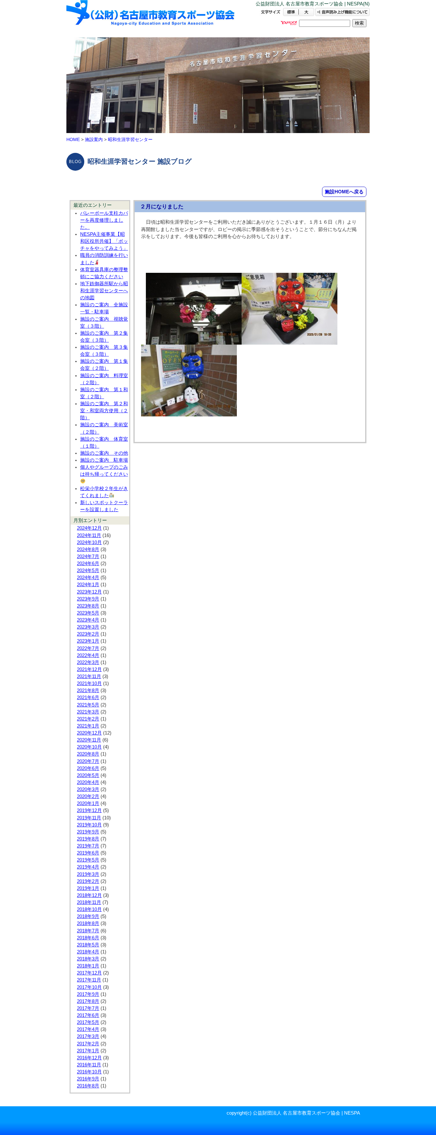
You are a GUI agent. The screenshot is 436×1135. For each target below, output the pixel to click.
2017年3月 (88, 1036)
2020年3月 (88, 789)
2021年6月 (88, 697)
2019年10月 (89, 824)
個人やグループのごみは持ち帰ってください (104, 471)
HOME (73, 139)
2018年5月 (88, 944)
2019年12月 (89, 810)
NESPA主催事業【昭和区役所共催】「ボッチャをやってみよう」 (104, 241)
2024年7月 (88, 556)
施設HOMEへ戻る (344, 191)
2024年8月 (88, 549)
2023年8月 (88, 606)
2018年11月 (89, 902)
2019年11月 (89, 817)
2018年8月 (88, 923)
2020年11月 (89, 740)
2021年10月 (89, 683)
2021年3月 (88, 711)
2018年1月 (88, 965)
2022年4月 (88, 655)
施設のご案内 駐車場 (104, 460)
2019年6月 (88, 852)
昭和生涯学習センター (130, 139)
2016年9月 (88, 1078)
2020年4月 (88, 782)
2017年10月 (89, 987)
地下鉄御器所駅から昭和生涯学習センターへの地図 (104, 290)
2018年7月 (88, 930)
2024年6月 (88, 563)
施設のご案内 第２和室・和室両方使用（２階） (104, 410)
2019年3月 (88, 874)
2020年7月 (88, 761)
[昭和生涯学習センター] (151, 18)
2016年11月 (89, 1064)
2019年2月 (88, 881)
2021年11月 (89, 676)
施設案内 (94, 139)
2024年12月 (89, 528)
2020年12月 (89, 733)
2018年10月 (89, 909)
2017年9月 (88, 994)
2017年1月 (88, 1050)
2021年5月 (88, 704)
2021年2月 (88, 718)
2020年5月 (88, 775)
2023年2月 (88, 634)
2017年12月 (89, 972)
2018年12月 (89, 895)
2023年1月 (88, 641)
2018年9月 (88, 916)
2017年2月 (88, 1043)
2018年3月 (88, 958)
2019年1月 (88, 888)
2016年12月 (89, 1057)
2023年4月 (88, 620)
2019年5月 (88, 859)
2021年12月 (89, 669)
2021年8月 (88, 690)
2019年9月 (88, 831)
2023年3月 (88, 627)
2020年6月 (88, 768)
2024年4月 (88, 577)
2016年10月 (89, 1071)
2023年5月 (88, 613)
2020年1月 (88, 803)
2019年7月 (88, 845)
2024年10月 (89, 542)
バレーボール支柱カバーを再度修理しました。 (104, 220)
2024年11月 (89, 535)
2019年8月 (88, 838)
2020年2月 (88, 796)
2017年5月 (88, 1022)
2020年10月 (89, 747)
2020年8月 (88, 754)
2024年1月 (88, 584)
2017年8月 (88, 1001)
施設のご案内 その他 (104, 453)
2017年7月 (88, 1008)
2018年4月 (88, 951)
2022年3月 (88, 662)
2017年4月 (88, 1029)
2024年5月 (88, 570)
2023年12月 (89, 591)
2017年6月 (88, 1015)
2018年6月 (88, 937)
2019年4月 (88, 867)
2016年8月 (88, 1085)
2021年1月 (88, 725)
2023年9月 (88, 598)
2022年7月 (88, 648)
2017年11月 (89, 979)
